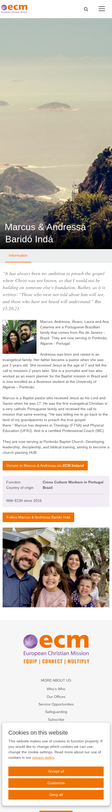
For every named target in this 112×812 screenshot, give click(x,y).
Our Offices (56, 697)
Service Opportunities (56, 704)
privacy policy (43, 757)
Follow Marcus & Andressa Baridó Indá (38, 517)
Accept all (56, 771)
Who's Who (56, 689)
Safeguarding (56, 712)
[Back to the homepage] (16, 9)
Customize (56, 783)
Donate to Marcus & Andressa (45, 465)
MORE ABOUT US (56, 680)
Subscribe (56, 719)
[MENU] (101, 9)
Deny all (56, 795)
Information (18, 255)
